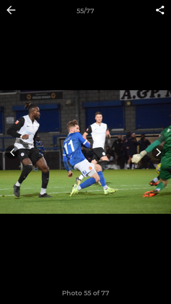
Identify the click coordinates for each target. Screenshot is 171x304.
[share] (160, 11)
